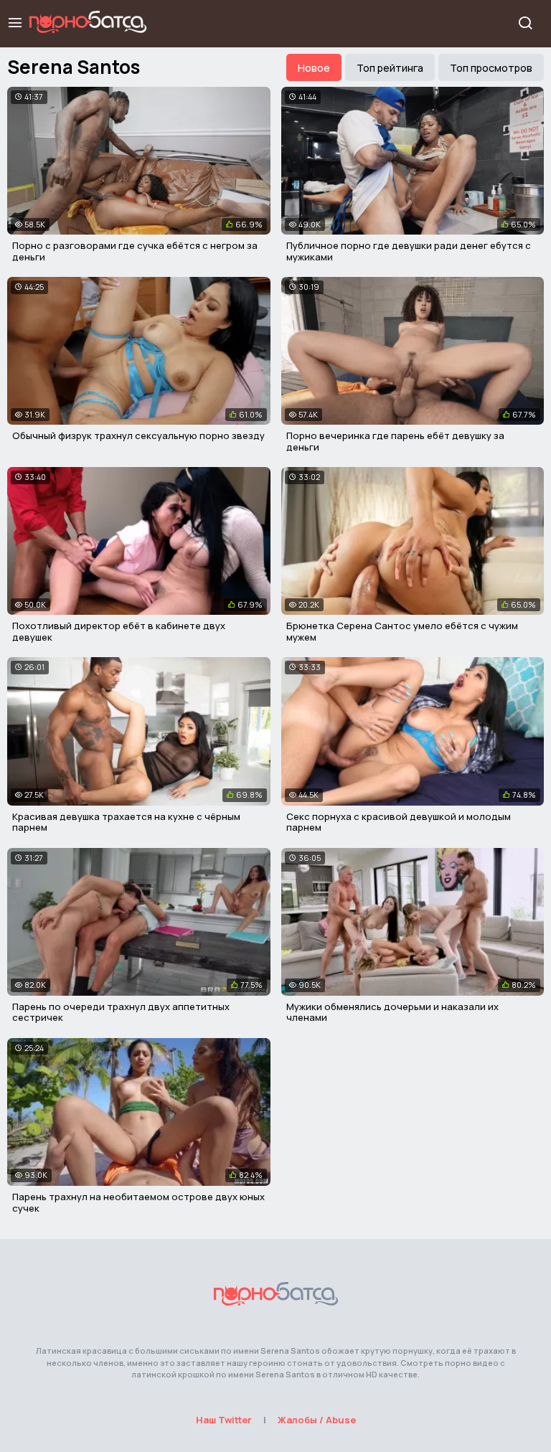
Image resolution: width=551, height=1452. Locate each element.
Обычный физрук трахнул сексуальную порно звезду (138, 435)
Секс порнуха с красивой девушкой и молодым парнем (398, 822)
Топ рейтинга (390, 68)
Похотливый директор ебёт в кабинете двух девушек (118, 631)
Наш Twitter (224, 1419)
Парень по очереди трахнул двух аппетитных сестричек (121, 1012)
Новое (314, 68)
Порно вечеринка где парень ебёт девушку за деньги (395, 441)
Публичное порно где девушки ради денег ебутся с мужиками (408, 251)
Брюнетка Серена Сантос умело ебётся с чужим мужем (402, 631)
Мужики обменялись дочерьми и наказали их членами (392, 1012)
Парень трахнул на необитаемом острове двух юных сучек (138, 1202)
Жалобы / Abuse (317, 1419)
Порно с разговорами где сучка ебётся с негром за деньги (135, 251)
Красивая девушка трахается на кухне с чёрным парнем (126, 822)
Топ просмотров (491, 68)
